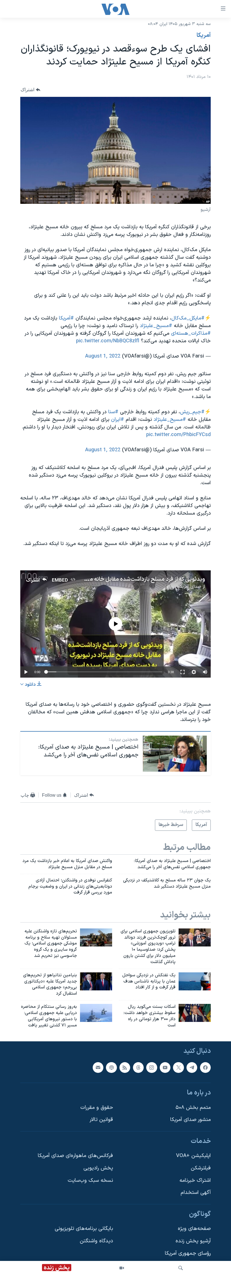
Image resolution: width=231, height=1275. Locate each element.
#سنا (113, 412)
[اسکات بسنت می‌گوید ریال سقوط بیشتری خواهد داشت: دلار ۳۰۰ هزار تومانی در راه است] (195, 1013)
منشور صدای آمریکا (190, 1120)
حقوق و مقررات (96, 1107)
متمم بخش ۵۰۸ (193, 1107)
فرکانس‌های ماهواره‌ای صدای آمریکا (75, 1156)
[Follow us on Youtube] (165, 1067)
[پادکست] (111, 1067)
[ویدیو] (121, 1268)
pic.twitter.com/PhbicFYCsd (178, 435)
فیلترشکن (201, 1168)
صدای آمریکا (190, 586)
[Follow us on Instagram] (151, 1067)
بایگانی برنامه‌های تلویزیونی (84, 1229)
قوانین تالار (101, 1120)
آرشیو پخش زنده (193, 1241)
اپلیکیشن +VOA (193, 1156)
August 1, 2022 (102, 356)
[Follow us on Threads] (138, 1067)
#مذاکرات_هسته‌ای (191, 333)
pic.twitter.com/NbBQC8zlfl (107, 341)
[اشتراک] (98, 1067)
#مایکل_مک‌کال (188, 318)
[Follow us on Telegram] (191, 1067)
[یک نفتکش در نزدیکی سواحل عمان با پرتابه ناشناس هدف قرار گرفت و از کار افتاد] (195, 981)
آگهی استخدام (196, 1193)
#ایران (117, 419)
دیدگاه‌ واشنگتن (96, 1241)
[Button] (30, 89)
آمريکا (204, 35)
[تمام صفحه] (182, 672)
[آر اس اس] (124, 1067)
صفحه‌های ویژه (194, 1229)
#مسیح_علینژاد (156, 326)
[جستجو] (180, 1268)
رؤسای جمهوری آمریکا (188, 1253)
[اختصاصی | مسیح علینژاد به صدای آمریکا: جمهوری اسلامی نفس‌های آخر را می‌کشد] (175, 754)
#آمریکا (66, 318)
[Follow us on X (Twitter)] (178, 1067)
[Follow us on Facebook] (205, 1067)
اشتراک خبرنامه (195, 1180)
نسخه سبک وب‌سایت (90, 1180)
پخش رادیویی (98, 1168)
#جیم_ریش (192, 412)
